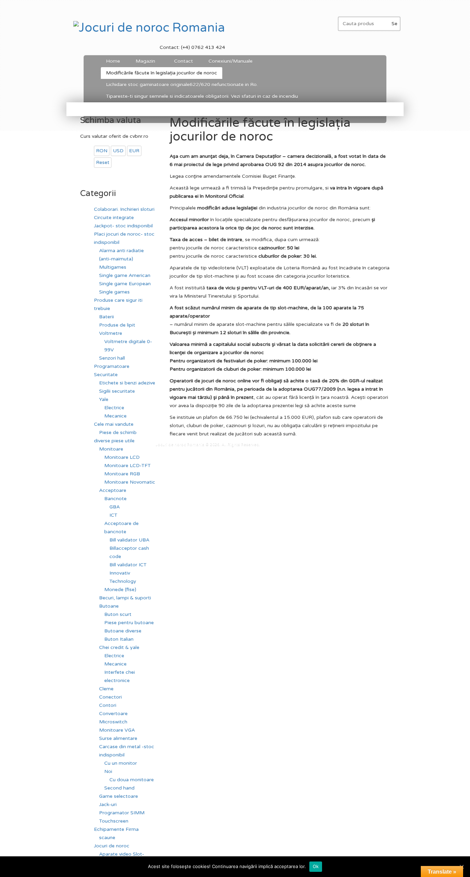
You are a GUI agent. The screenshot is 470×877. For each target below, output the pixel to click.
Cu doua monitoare (131, 780)
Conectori (110, 697)
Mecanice (115, 416)
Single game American (124, 275)
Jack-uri (108, 804)
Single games (114, 292)
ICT (113, 515)
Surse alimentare (118, 738)
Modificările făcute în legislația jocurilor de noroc (161, 73)
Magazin (142, 62)
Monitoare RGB (122, 474)
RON (101, 151)
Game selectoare (118, 796)
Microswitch (113, 722)
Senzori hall (112, 358)
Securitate (106, 375)
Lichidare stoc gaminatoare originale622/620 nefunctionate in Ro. (182, 84)
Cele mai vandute (113, 424)
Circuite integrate (114, 217)
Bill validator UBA (129, 540)
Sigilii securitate (117, 391)
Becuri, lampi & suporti (125, 598)
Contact (183, 61)
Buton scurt (117, 614)
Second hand (119, 788)
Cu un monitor (120, 763)
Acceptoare (112, 490)
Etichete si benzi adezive (127, 383)
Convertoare (113, 713)
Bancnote (115, 499)
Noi (108, 771)
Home (113, 61)
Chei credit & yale (119, 647)
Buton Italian (118, 639)
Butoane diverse (122, 631)
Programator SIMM (122, 813)
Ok (316, 866)
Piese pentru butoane (129, 623)
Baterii (106, 317)
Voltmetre (110, 333)
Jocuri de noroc (111, 846)
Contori (107, 705)
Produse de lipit (117, 325)
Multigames (112, 267)
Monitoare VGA (117, 730)
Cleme (106, 689)
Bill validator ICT (128, 565)
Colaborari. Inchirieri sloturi (124, 209)
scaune (107, 837)
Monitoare (111, 449)
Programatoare (111, 366)
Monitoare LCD (122, 457)
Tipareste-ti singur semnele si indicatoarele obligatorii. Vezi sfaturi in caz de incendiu (202, 96)
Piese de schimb (118, 432)
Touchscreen (113, 821)
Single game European (125, 284)
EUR (134, 151)
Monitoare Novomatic (129, 482)
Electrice (114, 408)
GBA (114, 507)
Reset (102, 162)
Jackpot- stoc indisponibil (123, 226)
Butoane (109, 606)
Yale (103, 399)
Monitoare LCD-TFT (127, 465)
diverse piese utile (114, 441)
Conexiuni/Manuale (231, 61)
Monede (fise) (120, 589)
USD (118, 151)
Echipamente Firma (116, 829)
